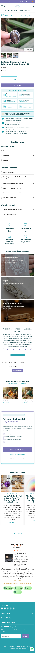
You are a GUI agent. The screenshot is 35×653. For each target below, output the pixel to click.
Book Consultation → (18, 449)
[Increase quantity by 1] (15, 74)
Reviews (29, 646)
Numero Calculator (20, 646)
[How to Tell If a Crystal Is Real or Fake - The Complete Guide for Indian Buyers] (12, 483)
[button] (4, 55)
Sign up (25, 636)
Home (2, 14)
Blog (5, 646)
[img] (17, 546)
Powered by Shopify (17, 650)
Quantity (3, 70)
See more (16, 527)
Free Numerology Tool (17, 455)
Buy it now (17, 85)
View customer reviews (17, 355)
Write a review (17, 370)
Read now (11, 522)
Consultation (11, 646)
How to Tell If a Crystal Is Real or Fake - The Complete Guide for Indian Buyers (12, 499)
